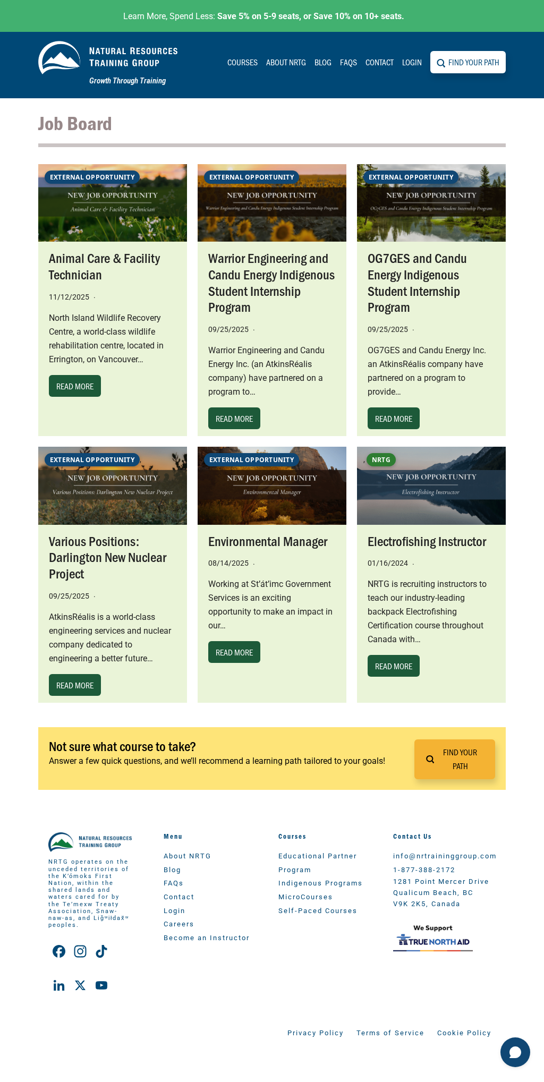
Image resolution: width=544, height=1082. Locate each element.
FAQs (348, 61)
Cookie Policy (464, 1032)
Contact (380, 61)
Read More (75, 385)
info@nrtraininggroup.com (445, 855)
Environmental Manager (267, 540)
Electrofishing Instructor (427, 540)
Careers (179, 923)
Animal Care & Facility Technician (104, 266)
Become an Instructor (207, 937)
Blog (323, 61)
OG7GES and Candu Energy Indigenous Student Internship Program (417, 282)
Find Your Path (473, 61)
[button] (454, 759)
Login (412, 61)
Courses (242, 61)
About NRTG (286, 61)
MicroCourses (305, 896)
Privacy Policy (315, 1032)
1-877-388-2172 (424, 869)
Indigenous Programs (320, 882)
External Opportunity (92, 177)
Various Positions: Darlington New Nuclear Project (107, 557)
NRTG (381, 459)
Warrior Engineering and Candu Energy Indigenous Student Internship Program (271, 282)
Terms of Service (390, 1032)
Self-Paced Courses (318, 910)
